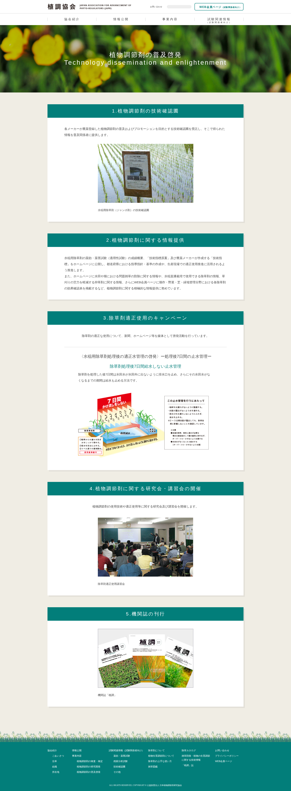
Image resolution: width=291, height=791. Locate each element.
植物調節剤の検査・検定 (90, 761)
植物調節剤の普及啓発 (88, 772)
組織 (54, 766)
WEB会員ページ (220, 7)
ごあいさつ (58, 755)
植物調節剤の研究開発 (88, 766)
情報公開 (121, 19)
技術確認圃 (119, 766)
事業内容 (170, 19)
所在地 (55, 772)
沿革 (54, 761)
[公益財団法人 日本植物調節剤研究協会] (89, 6)
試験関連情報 (219, 21)
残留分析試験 (121, 761)
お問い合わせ (156, 7)
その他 (117, 772)
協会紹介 (72, 19)
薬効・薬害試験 (122, 755)
